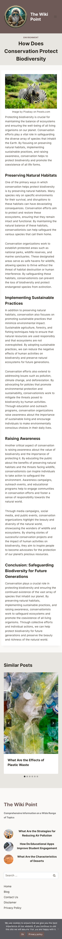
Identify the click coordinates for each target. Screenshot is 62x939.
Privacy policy (36, 934)
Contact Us (11, 897)
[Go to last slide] (8, 723)
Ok (22, 934)
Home (7, 886)
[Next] (53, 723)
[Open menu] (55, 16)
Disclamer (10, 902)
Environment (31, 37)
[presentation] (31, 713)
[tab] (24, 776)
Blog (6, 891)
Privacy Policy (12, 907)
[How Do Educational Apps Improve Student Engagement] (8, 846)
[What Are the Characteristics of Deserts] (8, 859)
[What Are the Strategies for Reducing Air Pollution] (8, 834)
